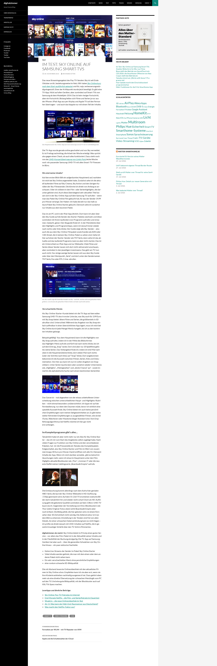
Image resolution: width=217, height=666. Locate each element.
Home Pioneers (9, 75)
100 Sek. (121, 103)
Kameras (135, 118)
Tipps (114, 3)
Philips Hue (123, 126)
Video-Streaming (61, 616)
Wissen (129, 3)
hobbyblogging (9, 77)
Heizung (128, 113)
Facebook (7, 48)
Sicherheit (138, 126)
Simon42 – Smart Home (11, 86)
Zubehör (147, 141)
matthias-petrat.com (10, 81)
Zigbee (141, 141)
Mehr (147, 3)
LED (141, 118)
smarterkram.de (9, 91)
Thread (130, 138)
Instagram (7, 46)
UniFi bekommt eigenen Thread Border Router (134, 165)
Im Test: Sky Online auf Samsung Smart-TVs (132, 67)
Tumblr (6, 53)
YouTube (7, 57)
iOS (121, 118)
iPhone (129, 118)
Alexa (137, 103)
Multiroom (136, 122)
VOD (72, 616)
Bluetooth (121, 106)
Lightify (118, 123)
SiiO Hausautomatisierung (12, 84)
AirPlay (129, 103)
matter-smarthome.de (129, 151)
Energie (151, 107)
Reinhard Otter (69, 74)
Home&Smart (8, 72)
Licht (147, 117)
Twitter (6, 55)
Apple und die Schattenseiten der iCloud (57, 637)
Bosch (129, 107)
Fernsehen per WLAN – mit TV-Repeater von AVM (61, 628)
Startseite (91, 3)
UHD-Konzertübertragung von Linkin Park (67, 159)
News (101, 3)
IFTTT (149, 114)
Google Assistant (139, 109)
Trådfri (135, 138)
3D (117, 103)
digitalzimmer (11, 3)
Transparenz (8, 18)
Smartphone (121, 134)
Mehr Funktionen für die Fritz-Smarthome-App (134, 87)
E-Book (145, 107)
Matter (124, 122)
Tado (125, 138)
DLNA (133, 107)
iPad (124, 118)
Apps (144, 103)
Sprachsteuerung (143, 134)
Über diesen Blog (10, 13)
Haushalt (120, 113)
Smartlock (149, 131)
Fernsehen (120, 110)
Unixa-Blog (7, 93)
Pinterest (7, 50)
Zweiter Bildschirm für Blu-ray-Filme (130, 69)
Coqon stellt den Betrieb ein (127, 76)
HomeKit (140, 113)
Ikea (118, 118)
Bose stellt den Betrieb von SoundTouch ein (133, 71)
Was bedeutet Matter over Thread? (129, 190)
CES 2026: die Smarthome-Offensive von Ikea (133, 73)
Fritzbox (128, 109)
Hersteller (8, 22)
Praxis (121, 3)
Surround (119, 138)
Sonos (130, 134)
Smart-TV (47, 616)
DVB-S (140, 106)
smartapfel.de (8, 88)
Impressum (8, 32)
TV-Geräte (144, 137)
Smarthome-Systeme (131, 130)
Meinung (138, 3)
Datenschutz (8, 27)
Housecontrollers (9, 79)
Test (107, 3)
